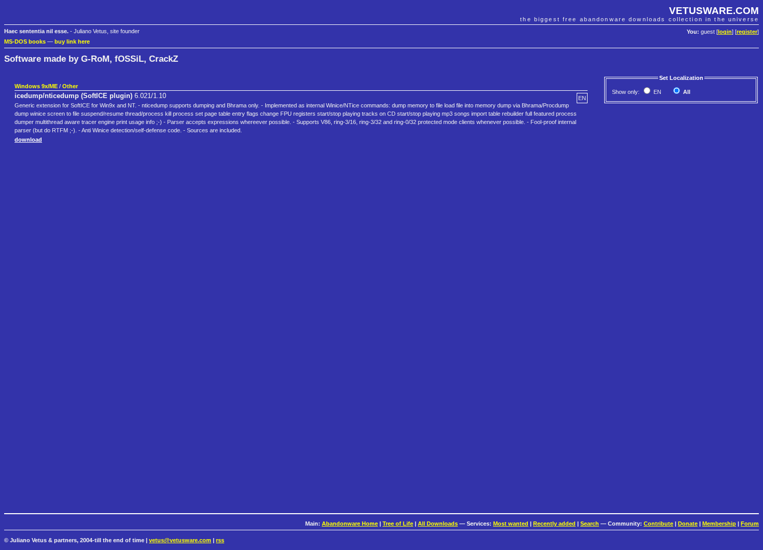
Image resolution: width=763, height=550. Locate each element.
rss (220, 540)
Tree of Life (398, 523)
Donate (688, 523)
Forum (750, 523)
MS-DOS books (25, 41)
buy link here (72, 41)
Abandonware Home (350, 523)
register (747, 32)
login (725, 32)
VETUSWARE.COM (714, 10)
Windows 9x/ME (36, 86)
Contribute (658, 523)
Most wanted (510, 523)
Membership (719, 523)
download (28, 139)
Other (70, 86)
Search (589, 523)
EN (656, 92)
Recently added (554, 523)
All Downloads (438, 523)
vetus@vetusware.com (180, 540)
